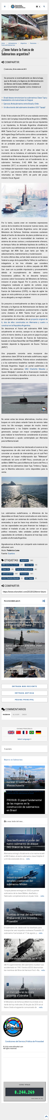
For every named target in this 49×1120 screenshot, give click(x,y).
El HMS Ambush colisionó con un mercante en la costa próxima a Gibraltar (24, 992)
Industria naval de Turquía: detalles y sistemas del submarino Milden (21, 881)
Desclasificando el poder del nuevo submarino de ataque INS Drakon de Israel (23, 844)
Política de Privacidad (35, 1041)
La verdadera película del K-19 (24, 958)
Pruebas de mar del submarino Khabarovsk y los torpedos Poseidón (24, 918)
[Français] (25, 732)
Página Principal (24, 700)
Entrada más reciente (24, 686)
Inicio (3, 43)
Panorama (33, 43)
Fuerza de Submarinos (8, 45)
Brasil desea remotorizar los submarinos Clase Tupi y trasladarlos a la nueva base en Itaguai (24, 622)
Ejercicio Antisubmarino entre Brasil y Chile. (21, 104)
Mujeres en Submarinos (13, 759)
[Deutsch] (38, 732)
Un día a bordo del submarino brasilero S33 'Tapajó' (24, 107)
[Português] (31, 732)
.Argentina (23, 43)
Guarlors (11, 553)
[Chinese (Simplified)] (18, 732)
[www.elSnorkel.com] (19, 7)
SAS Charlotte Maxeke (35, 369)
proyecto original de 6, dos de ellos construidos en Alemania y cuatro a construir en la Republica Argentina (24, 322)
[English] (11, 732)
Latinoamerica (12, 43)
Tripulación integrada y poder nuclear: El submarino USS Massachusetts (23, 782)
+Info (28, 859)
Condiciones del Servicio (15, 1041)
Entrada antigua (24, 693)
